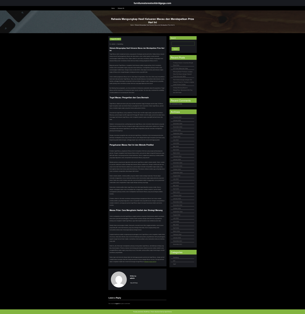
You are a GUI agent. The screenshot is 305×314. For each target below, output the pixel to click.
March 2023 (176, 192)
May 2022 (176, 225)
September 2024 (178, 133)
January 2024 (177, 159)
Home (113, 8)
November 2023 (177, 166)
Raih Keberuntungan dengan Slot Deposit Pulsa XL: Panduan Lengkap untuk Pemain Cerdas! (183, 82)
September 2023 (178, 172)
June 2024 (176, 143)
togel (174, 264)
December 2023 (177, 163)
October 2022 (177, 208)
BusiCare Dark (159, 311)
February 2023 (177, 195)
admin (113, 44)
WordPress (147, 311)
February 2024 (177, 156)
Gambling (120, 44)
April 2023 (176, 189)
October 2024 (177, 130)
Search (173, 38)
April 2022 (176, 228)
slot (174, 261)
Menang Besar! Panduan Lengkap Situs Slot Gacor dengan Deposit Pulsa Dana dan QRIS (182, 74)
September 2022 (178, 212)
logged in (117, 303)
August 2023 (176, 176)
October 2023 (177, 169)
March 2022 (176, 231)
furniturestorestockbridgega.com (152, 3)
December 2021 (177, 241)
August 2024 (176, 137)
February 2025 (177, 117)
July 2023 (176, 179)
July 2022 (176, 218)
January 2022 (177, 238)
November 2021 (177, 244)
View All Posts (134, 283)
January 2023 (177, 198)
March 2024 (176, 153)
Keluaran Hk (121, 8)
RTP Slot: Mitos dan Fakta (180, 68)
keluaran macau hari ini (150, 261)
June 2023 (176, 182)
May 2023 (176, 185)
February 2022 (177, 234)
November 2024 (177, 127)
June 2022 (176, 221)
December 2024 (177, 123)
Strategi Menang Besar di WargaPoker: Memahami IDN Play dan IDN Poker (182, 90)
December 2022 (177, 202)
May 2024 (176, 146)
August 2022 (176, 215)
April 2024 (176, 150)
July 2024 (176, 140)
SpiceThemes (168, 311)
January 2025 (177, 120)
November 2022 (177, 205)
